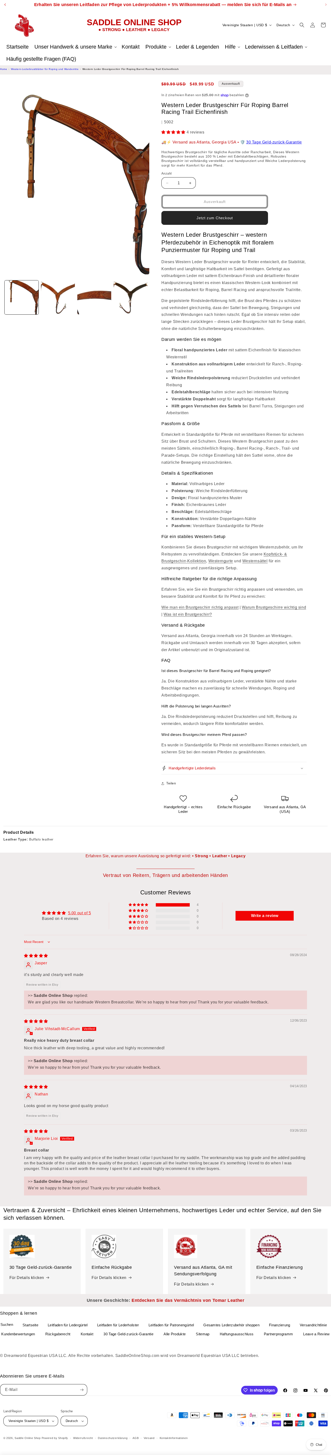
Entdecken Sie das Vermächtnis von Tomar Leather (188, 1300)
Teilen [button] (171, 783)
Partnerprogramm (278, 1334)
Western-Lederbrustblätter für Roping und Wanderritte (45, 69)
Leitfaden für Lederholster (118, 1325)
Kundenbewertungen (18, 1334)
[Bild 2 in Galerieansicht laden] (58, 297)
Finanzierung (279, 1325)
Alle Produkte (175, 1334)
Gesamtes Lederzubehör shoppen (231, 1325)
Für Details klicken (26, 1278)
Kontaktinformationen (174, 1438)
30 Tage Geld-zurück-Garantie (274, 142)
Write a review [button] (264, 916)
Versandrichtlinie (313, 1325)
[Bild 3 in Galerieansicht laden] (94, 297)
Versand (149, 1438)
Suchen (6, 1324)
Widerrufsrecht (83, 1438)
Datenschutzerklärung (112, 1438)
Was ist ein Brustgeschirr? (188, 614)
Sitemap (202, 1334)
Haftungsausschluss (236, 1334)
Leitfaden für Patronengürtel (171, 1325)
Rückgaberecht (58, 1334)
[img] (36, 956)
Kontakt (87, 1334)
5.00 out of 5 (79, 913)
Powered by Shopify (55, 1438)
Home (3, 69)
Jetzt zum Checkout (215, 218)
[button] (75, 47)
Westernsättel (255, 561)
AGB (136, 1438)
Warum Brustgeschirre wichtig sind (274, 607)
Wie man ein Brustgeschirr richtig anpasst (200, 607)
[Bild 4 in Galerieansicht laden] (131, 297)
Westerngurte (220, 561)
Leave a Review (316, 1334)
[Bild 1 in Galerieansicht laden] (22, 297)
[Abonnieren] (81, 1390)
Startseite (30, 1325)
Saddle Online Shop (28, 1438)
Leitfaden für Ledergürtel (68, 1325)
